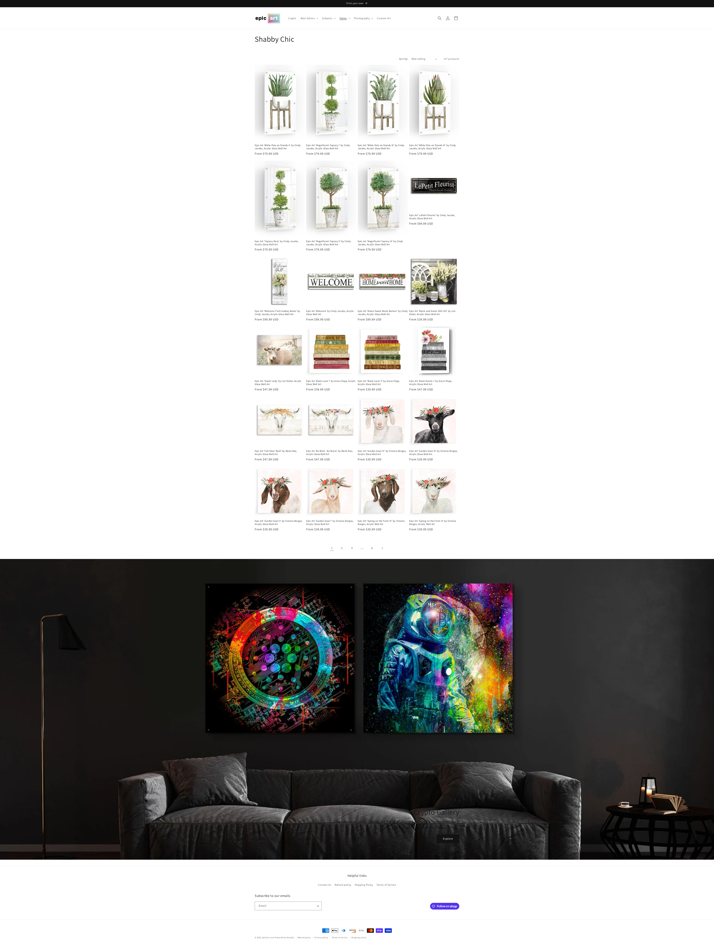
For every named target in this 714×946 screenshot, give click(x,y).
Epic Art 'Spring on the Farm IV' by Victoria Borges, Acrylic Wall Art (381, 523)
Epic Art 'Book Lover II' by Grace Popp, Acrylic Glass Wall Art (379, 383)
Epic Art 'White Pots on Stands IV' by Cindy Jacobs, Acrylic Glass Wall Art (432, 147)
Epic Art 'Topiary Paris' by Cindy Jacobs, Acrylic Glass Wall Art (277, 243)
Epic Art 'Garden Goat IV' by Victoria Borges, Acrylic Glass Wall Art (382, 453)
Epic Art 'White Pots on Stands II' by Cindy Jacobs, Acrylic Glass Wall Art (278, 147)
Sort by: (403, 58)
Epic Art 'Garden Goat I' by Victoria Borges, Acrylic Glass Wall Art (329, 523)
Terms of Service (386, 884)
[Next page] (382, 548)
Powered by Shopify (284, 937)
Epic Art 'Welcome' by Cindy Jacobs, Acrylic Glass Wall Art (330, 313)
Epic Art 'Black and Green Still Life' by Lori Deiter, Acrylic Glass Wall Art (432, 313)
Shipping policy (359, 937)
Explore (448, 838)
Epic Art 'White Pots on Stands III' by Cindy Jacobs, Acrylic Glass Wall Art (381, 147)
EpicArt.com (268, 937)
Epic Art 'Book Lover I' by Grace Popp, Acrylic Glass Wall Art (331, 383)
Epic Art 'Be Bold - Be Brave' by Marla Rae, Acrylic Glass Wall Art (329, 453)
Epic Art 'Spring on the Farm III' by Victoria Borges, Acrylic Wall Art (432, 523)
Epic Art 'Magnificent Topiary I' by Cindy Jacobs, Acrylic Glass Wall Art (328, 147)
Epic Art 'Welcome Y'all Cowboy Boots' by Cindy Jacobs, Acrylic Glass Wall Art (277, 313)
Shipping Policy (364, 884)
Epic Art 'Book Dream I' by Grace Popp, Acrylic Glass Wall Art (430, 383)
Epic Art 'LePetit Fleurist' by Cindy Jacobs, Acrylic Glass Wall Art (432, 217)
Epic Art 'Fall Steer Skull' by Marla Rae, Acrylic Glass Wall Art (276, 453)
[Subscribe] (317, 906)
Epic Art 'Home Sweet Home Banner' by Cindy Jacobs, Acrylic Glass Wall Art (383, 313)
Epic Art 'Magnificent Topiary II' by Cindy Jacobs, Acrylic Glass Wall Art (328, 243)
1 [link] (332, 548)
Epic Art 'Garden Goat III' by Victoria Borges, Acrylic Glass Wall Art (433, 453)
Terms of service (340, 937)
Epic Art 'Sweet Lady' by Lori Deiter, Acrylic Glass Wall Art (278, 383)
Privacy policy (321, 937)
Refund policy (343, 884)
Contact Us (324, 884)
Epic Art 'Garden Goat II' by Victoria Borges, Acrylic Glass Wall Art (279, 523)
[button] (309, 18)
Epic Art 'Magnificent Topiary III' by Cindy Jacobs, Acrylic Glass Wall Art (380, 243)
